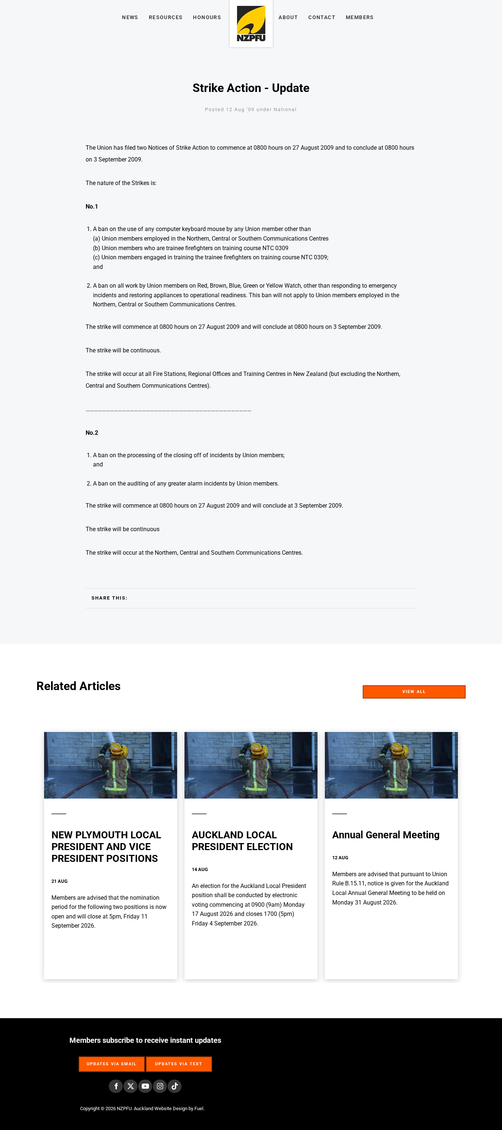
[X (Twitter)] (130, 1086)
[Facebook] (116, 1086)
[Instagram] (160, 1086)
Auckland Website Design (160, 1108)
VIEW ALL (453, 689)
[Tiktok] (175, 1086)
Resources (166, 17)
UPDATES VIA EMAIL (111, 1060)
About (288, 17)
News (130, 17)
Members (360, 17)
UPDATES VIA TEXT (179, 1060)
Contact (322, 17)
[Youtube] (145, 1086)
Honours (207, 17)
